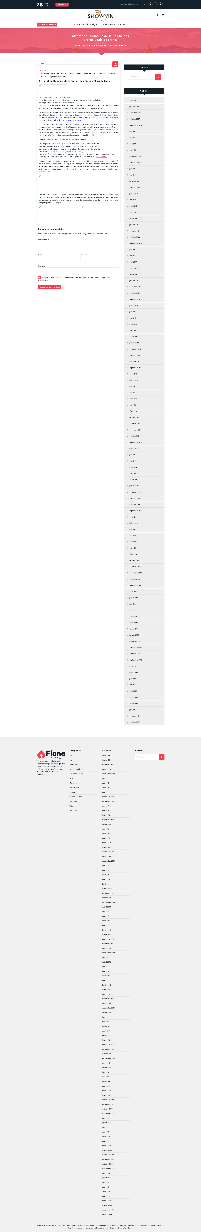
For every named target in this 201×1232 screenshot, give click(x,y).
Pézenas (109, 24)
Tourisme (121, 24)
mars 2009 (133, 623)
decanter (60, 73)
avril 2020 (133, 100)
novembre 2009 (135, 573)
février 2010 (133, 554)
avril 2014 (133, 262)
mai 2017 (132, 138)
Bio (70, 760)
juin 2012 (132, 386)
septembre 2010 (135, 511)
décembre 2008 (135, 641)
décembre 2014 (135, 231)
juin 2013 (132, 312)
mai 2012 (132, 393)
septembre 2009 (135, 585)
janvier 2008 (134, 710)
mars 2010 (133, 548)
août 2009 (133, 592)
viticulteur (62, 77)
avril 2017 (133, 144)
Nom (40, 254)
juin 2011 (132, 455)
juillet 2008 (133, 672)
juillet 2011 (133, 448)
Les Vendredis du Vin (77, 769)
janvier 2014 (134, 281)
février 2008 (134, 703)
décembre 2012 (135, 349)
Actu (76, 24)
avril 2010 (133, 542)
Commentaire (44, 240)
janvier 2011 (134, 486)
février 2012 (133, 411)
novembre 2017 (135, 113)
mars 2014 (133, 268)
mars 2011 (133, 473)
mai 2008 (132, 685)
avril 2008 (133, 691)
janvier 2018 (134, 107)
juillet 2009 (133, 598)
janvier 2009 (134, 635)
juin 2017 (132, 131)
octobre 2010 (134, 504)
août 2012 (133, 374)
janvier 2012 (134, 417)
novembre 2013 (135, 287)
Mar (115, 64)
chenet (53, 73)
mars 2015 (133, 212)
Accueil (96, 43)
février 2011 (133, 480)
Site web (41, 266)
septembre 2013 (135, 299)
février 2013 (133, 337)
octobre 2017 (134, 119)
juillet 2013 (133, 306)
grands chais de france (79, 73)
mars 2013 (133, 330)
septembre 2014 (135, 243)
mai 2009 (132, 610)
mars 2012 (133, 405)
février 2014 (134, 274)
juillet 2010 (133, 523)
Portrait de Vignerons (91, 24)
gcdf (67, 73)
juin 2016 (132, 169)
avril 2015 (133, 206)
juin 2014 (133, 249)
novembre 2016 (135, 162)
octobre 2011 (134, 436)
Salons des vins (75, 797)
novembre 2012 (135, 355)
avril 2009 (133, 616)
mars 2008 (133, 697)
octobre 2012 (134, 361)
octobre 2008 (134, 654)
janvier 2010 (134, 560)
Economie (73, 765)
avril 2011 (133, 467)
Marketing (73, 783)
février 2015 (133, 218)
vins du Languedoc (49, 77)
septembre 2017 (135, 125)
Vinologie (73, 811)
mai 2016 (132, 175)
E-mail (83, 254)
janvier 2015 (134, 225)
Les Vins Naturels (76, 774)
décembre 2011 (135, 424)
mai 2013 (132, 318)
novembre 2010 (135, 498)
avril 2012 (133, 399)
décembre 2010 (135, 492)
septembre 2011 (135, 442)
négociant (103, 73)
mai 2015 (132, 200)
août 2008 (133, 666)
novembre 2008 (135, 647)
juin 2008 (133, 679)
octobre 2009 (134, 579)
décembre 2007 (135, 716)
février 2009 (134, 629)
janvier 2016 (134, 181)
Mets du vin (74, 788)
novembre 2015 (135, 187)
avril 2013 (133, 324)
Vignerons (73, 806)
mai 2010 (132, 536)
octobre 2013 (134, 293)
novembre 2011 (135, 430)
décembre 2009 (135, 567)
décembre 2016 (135, 156)
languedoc (93, 73)
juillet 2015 (133, 194)
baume (46, 73)
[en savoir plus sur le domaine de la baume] (78, 183)
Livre (71, 778)
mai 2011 (132, 461)
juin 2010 (132, 529)
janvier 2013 (134, 343)
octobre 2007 (134, 722)
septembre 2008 (135, 660)
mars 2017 (133, 150)
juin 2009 (133, 604)
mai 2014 (132, 256)
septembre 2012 (135, 368)
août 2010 (133, 517)
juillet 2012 (133, 380)
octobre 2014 (134, 237)
